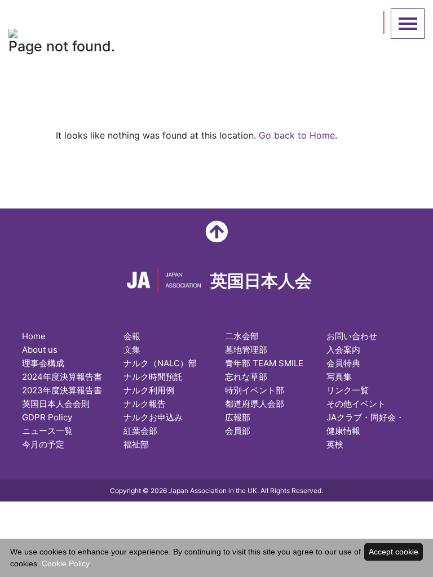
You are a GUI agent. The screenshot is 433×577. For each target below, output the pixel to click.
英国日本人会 (131, 21)
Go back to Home (297, 135)
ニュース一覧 (47, 430)
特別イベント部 (254, 390)
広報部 (237, 417)
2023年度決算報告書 (62, 390)
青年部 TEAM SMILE (264, 363)
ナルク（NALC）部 (160, 363)
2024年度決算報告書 (62, 376)
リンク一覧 (347, 390)
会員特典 (343, 363)
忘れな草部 (246, 376)
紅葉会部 (140, 430)
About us (40, 349)
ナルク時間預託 (153, 376)
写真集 (339, 376)
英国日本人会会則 (56, 403)
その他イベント (356, 403)
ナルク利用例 (148, 390)
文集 (131, 349)
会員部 (237, 430)
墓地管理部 (246, 349)
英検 (334, 444)
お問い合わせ (351, 336)
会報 (131, 336)
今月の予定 (43, 444)
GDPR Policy (47, 417)
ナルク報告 (144, 403)
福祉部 (136, 444)
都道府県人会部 (254, 403)
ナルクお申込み (153, 417)
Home (34, 336)
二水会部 (242, 336)
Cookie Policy (65, 563)
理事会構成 (43, 363)
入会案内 (343, 349)
